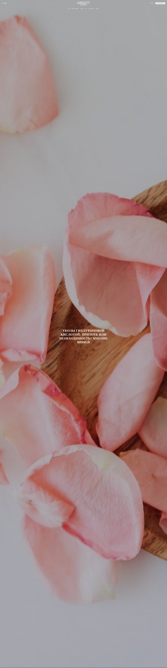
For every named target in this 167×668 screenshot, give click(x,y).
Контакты (97, 8)
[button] (160, 3)
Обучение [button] (81, 8)
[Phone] (2, 3)
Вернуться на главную (75, 8)
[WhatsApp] (5, 3)
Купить (86, 8)
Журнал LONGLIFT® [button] (91, 8)
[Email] (4, 3)
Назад (69, 8)
